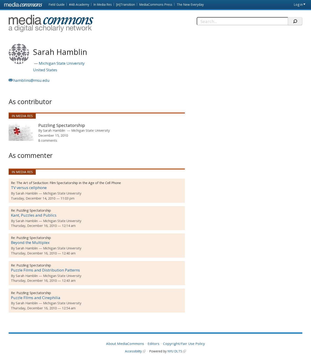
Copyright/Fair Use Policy (184, 343)
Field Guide (57, 4)
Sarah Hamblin (54, 130)
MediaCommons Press (155, 4)
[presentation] (22, 132)
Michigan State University (62, 63)
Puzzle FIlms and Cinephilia (35, 297)
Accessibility (133, 351)
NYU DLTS (175, 351)
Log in (298, 4)
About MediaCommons (125, 343)
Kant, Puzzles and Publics (33, 215)
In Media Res (103, 4)
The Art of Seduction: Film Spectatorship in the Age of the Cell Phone (68, 183)
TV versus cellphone (29, 187)
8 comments (47, 140)
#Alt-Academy (79, 4)
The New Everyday (190, 4)
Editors (153, 343)
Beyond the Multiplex (30, 242)
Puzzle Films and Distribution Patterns (45, 270)
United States (45, 69)
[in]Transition (125, 4)
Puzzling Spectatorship (61, 125)
